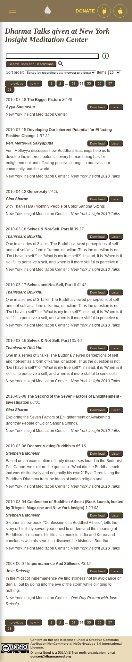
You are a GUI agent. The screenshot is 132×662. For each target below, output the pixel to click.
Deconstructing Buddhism (51, 446)
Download (97, 107)
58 (10, 89)
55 (89, 83)
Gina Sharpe (17, 199)
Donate (85, 11)
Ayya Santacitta (20, 107)
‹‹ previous (15, 83)
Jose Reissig (17, 571)
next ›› (34, 83)
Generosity (37, 191)
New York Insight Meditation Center (36, 114)
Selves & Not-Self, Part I (49, 340)
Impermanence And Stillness (54, 563)
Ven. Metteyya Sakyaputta (30, 143)
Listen (115, 107)
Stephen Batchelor (23, 453)
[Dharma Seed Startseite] (47, 11)
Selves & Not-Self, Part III (50, 229)
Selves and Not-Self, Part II (52, 285)
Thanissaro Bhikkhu (24, 236)
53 (74, 83)
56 (100, 83)
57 (110, 83)
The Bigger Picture (44, 99)
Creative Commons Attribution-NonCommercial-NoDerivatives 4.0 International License (76, 643)
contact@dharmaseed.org (50, 656)
